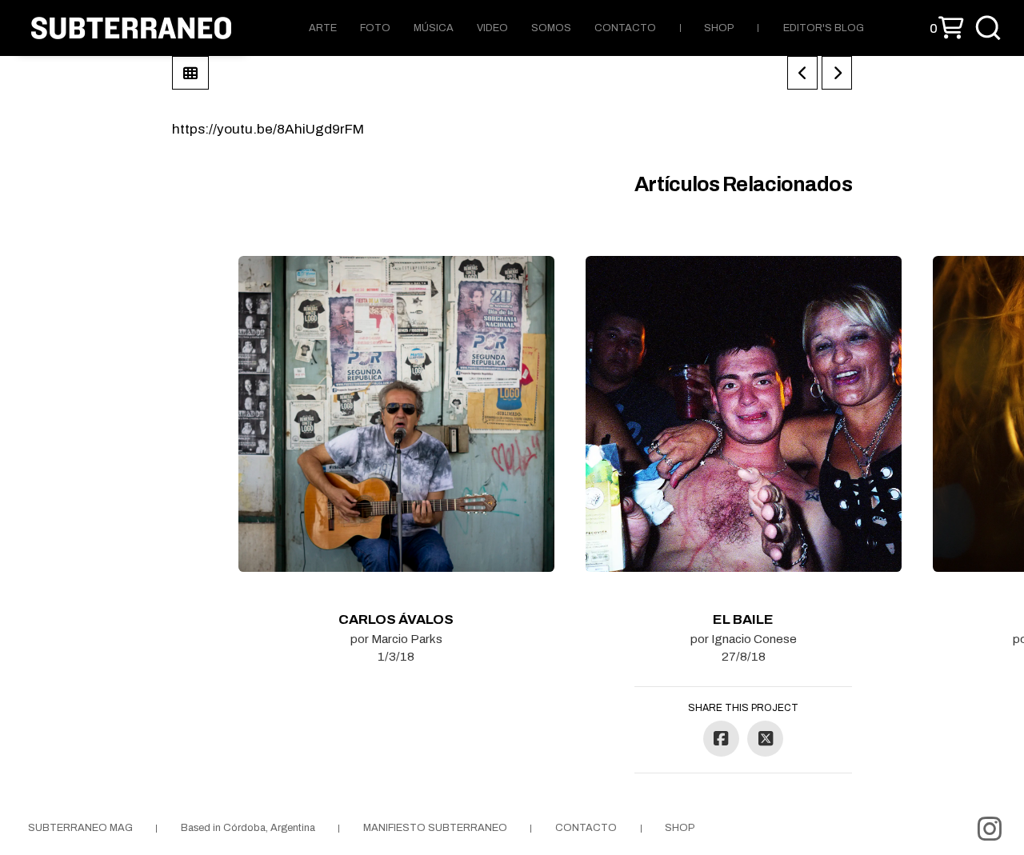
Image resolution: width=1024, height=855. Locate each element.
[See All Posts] (190, 73)
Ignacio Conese (754, 639)
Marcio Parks (406, 639)
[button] (946, 28)
